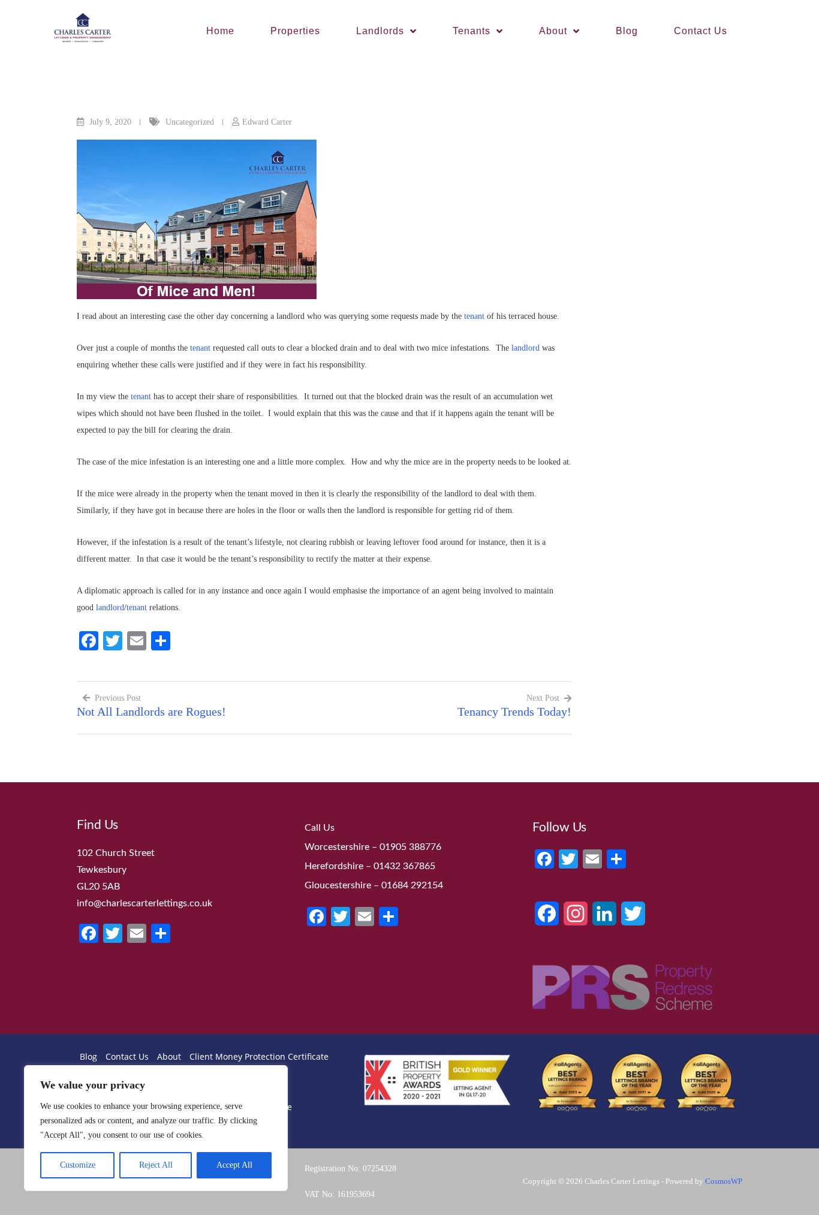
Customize (77, 1164)
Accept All (234, 1164)
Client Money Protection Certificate (259, 1056)
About (553, 31)
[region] (156, 1128)
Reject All (156, 1164)
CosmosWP (723, 1181)
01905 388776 (410, 847)
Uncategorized (189, 121)
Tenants (471, 31)
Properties (295, 31)
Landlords (380, 31)
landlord (525, 347)
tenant (474, 316)
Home (220, 31)
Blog (627, 31)
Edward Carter (267, 121)
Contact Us (700, 31)
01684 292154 (412, 885)
